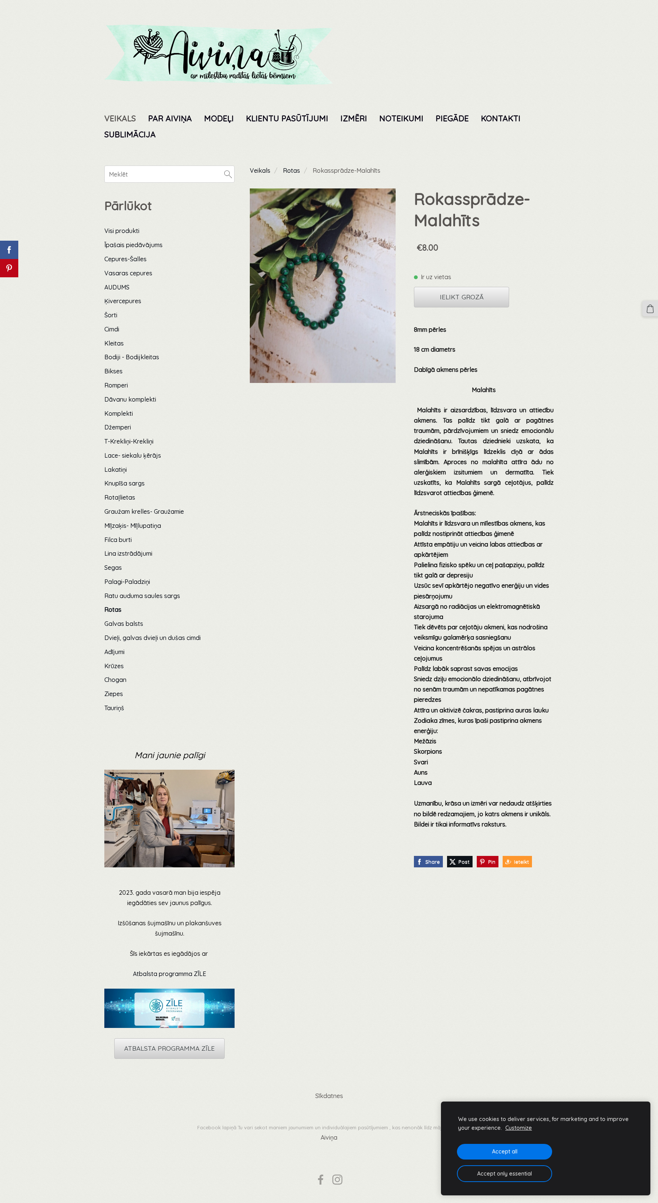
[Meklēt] (228, 174)
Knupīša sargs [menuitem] (124, 483)
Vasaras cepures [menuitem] (128, 273)
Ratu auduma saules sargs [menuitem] (142, 596)
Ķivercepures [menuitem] (122, 301)
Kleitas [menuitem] (114, 343)
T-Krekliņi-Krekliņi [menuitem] (128, 441)
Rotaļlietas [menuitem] (119, 497)
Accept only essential (504, 1173)
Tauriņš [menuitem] (114, 708)
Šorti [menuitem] (110, 315)
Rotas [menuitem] (112, 609)
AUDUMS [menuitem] (116, 287)
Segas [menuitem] (113, 567)
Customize (518, 1127)
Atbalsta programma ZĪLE (169, 974)
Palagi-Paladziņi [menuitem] (127, 581)
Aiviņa (329, 1137)
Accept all (504, 1151)
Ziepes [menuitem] (113, 694)
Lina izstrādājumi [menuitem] (128, 553)
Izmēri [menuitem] (353, 118)
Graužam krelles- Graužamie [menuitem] (144, 511)
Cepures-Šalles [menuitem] (125, 259)
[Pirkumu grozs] (650, 309)
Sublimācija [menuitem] (130, 134)
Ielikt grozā (462, 297)
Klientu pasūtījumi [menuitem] (287, 118)
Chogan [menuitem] (115, 680)
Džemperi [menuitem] (117, 427)
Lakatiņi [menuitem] (115, 469)
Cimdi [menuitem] (111, 329)
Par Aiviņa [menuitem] (170, 118)
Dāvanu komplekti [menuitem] (130, 399)
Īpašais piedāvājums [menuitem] (133, 245)
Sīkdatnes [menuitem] (329, 1096)
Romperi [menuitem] (116, 385)
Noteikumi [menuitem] (401, 118)
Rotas (291, 170)
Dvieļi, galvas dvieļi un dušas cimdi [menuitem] (152, 638)
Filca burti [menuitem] (118, 540)
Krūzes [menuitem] (114, 666)
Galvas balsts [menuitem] (123, 623)
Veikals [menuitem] (120, 118)
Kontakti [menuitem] (501, 118)
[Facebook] (320, 1179)
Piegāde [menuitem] (452, 118)
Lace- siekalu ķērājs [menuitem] (132, 455)
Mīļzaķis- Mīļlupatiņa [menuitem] (132, 525)
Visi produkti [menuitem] (121, 231)
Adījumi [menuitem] (114, 652)
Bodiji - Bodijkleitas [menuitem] (131, 357)
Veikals (260, 170)
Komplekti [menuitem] (118, 413)
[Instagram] (337, 1179)
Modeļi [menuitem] (219, 118)
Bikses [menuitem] (113, 371)
